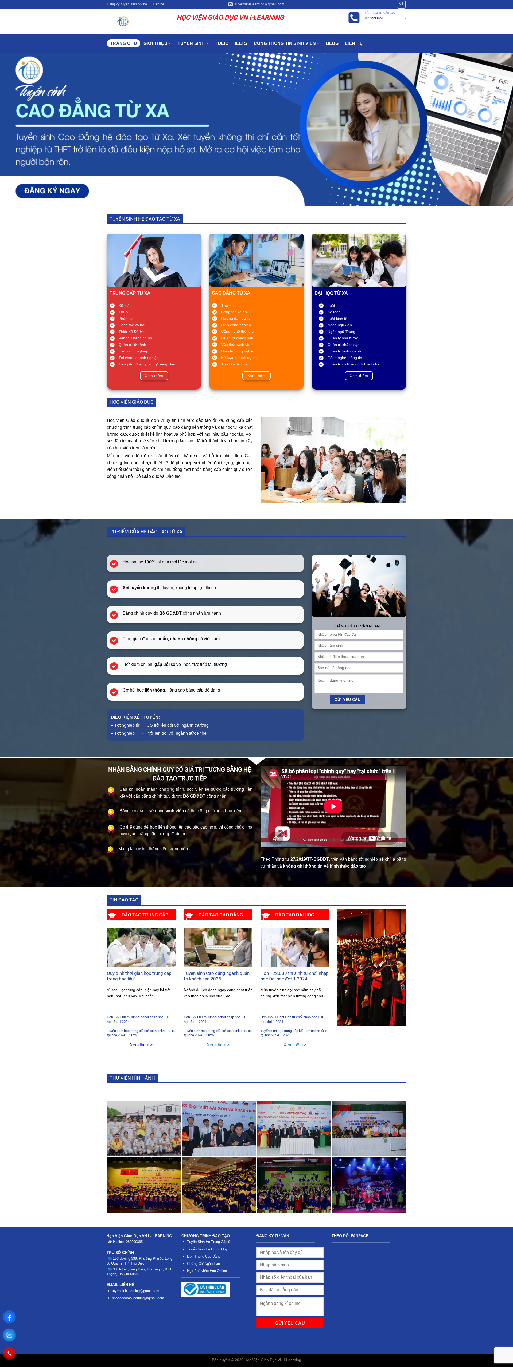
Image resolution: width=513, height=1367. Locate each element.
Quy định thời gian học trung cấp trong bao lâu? (139, 976)
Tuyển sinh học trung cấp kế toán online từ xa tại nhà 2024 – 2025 (141, 1033)
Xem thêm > (141, 1045)
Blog (332, 43)
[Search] (401, 4)
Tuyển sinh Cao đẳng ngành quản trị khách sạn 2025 (217, 976)
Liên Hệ (354, 43)
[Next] (496, 129)
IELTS (241, 43)
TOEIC (221, 43)
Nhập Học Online (214, 1271)
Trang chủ (123, 43)
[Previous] (17, 129)
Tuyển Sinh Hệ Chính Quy (207, 1249)
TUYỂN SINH (191, 43)
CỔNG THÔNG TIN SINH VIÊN (285, 43)
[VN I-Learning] (138, 21)
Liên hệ (158, 4)
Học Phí (193, 1271)
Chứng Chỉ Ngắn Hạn (203, 1264)
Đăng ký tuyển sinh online (127, 4)
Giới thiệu (155, 43)
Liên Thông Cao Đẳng (203, 1256)
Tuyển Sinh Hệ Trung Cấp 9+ (209, 1242)
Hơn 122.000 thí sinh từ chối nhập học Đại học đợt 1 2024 (138, 1019)
